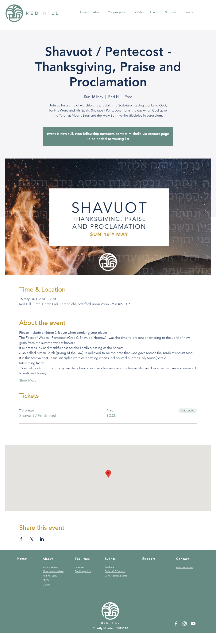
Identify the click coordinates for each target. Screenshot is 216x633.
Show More (27, 380)
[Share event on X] (32, 539)
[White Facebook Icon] (176, 623)
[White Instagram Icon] (184, 623)
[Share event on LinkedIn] (42, 539)
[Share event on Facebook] (21, 539)
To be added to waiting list (108, 139)
